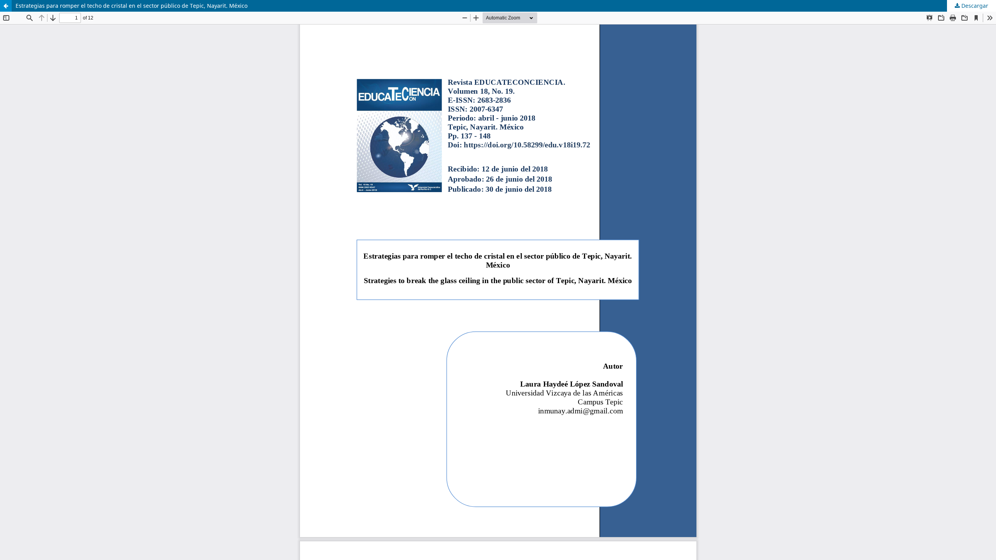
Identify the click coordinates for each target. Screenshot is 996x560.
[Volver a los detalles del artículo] (6, 6)
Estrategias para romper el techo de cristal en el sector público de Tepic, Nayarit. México (131, 5)
